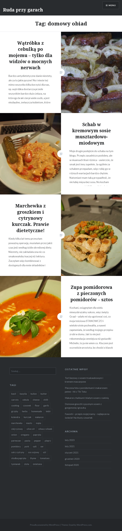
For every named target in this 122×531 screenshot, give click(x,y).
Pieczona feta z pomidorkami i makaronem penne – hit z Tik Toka (86, 390)
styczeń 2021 (71, 452)
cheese (36, 399)
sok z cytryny (17, 452)
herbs (25, 411)
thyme (33, 458)
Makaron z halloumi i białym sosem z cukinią (87, 398)
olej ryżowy (17, 429)
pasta (27, 440)
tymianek (15, 464)
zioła (26, 464)
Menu (112, 5)
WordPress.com (84, 525)
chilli (45, 399)
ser (42, 446)
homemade (36, 411)
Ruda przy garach (23, 10)
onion (14, 434)
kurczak (27, 417)
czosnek (27, 405)
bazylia (23, 393)
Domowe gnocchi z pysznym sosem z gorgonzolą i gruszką (83, 406)
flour (37, 405)
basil (13, 393)
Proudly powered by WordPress (45, 525)
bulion (34, 393)
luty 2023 (70, 440)
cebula (25, 399)
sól (44, 452)
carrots (15, 399)
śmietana (37, 464)
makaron (39, 417)
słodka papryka (18, 458)
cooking (15, 405)
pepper (37, 440)
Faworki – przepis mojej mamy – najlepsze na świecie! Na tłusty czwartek (87, 416)
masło (29, 423)
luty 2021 (70, 446)
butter (44, 393)
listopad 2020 (72, 465)
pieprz (48, 440)
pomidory (16, 446)
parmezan (16, 440)
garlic (46, 405)
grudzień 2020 (72, 458)
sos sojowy (33, 452)
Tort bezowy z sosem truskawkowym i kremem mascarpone (84, 380)
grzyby (14, 411)
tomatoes (45, 458)
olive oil (31, 429)
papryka (37, 434)
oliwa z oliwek (45, 429)
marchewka (16, 423)
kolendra (15, 417)
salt (35, 446)
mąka (38, 423)
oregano (25, 434)
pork (27, 446)
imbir (48, 411)
